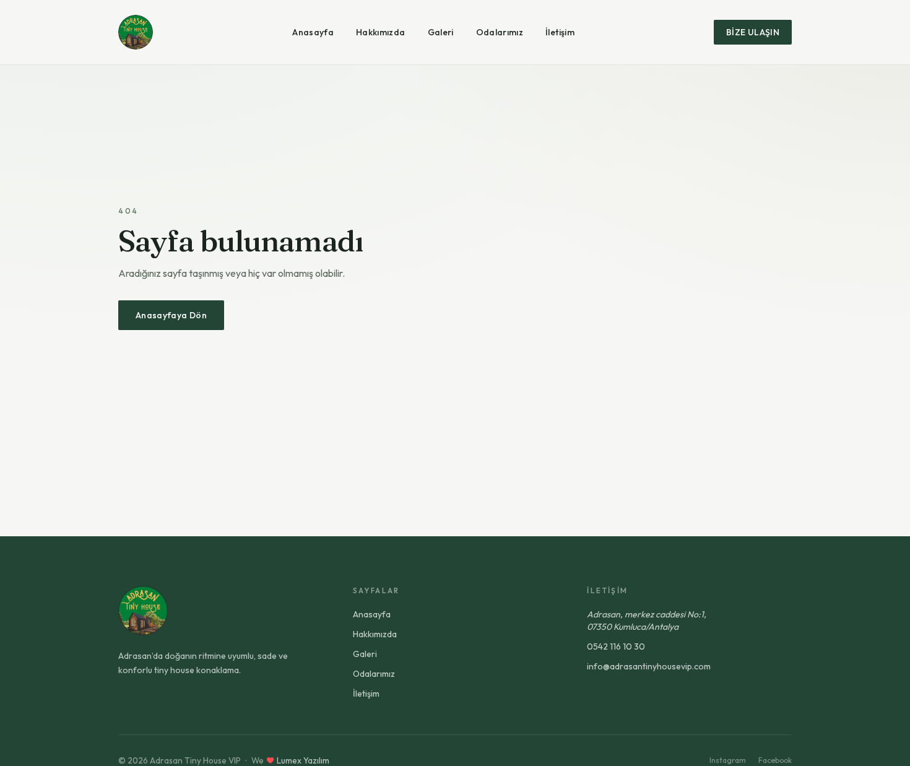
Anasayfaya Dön (171, 315)
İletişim (559, 32)
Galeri (441, 32)
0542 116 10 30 (616, 646)
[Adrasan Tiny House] (135, 32)
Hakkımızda (380, 32)
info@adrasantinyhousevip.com (649, 666)
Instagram (727, 760)
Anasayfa (313, 32)
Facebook (775, 760)
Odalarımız (500, 32)
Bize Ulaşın (752, 32)
